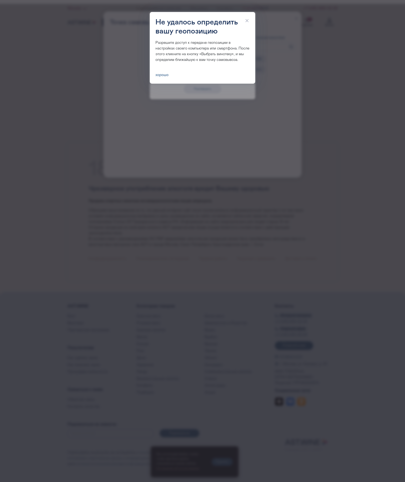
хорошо (162, 75)
